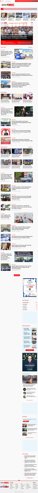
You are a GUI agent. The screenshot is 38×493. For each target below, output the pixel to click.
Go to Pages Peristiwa (29, 400)
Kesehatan (25, 307)
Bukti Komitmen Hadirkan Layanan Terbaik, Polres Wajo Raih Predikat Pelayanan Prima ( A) (28, 166)
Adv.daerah (25, 304)
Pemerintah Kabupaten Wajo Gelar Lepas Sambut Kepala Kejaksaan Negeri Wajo (16, 155)
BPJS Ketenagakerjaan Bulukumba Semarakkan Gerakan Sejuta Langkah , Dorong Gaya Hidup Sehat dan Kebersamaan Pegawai (21, 84)
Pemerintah (28, 486)
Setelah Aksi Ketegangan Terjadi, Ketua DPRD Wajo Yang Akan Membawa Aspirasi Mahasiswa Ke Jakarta (29, 385)
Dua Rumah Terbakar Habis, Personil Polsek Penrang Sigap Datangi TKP (31, 389)
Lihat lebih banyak (29, 350)
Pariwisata (25, 309)
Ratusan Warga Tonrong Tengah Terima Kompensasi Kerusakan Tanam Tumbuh (27, 329)
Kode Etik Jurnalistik (35, 487)
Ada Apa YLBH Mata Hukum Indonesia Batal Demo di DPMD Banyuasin (31, 393)
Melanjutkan (17, 275)
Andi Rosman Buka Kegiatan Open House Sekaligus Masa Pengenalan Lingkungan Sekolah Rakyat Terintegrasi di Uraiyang (15, 36)
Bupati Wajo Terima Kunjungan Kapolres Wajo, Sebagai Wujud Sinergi (4, 19)
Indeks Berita (30, 47)
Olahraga (17, 486)
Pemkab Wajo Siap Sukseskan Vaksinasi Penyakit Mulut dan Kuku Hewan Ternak (32, 429)
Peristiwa (25, 306)
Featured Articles (26, 373)
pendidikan (22, 488)
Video (16, 488)
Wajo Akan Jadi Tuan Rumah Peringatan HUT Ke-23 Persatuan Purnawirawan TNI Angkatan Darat (21, 197)
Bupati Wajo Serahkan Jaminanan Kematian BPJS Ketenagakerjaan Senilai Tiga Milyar (21, 122)
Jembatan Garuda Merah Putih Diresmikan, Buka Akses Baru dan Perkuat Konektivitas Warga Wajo (6, 166)
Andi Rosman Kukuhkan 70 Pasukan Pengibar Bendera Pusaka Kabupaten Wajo (22, 140)
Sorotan (11, 488)
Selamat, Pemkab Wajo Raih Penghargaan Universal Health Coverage (32, 425)
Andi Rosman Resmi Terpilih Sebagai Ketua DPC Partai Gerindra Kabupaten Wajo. (26, 19)
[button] (15, 39)
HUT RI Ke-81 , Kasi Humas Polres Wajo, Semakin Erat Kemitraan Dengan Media (21, 131)
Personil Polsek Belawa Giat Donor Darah (32, 433)
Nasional (11, 486)
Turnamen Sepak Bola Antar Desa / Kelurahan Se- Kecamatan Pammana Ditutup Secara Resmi (19, 19)
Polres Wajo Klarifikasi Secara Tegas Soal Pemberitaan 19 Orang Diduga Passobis (24, 43)
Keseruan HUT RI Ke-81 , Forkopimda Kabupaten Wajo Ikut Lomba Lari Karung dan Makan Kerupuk (21, 207)
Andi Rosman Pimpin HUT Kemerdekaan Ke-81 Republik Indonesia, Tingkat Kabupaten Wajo (27, 101)
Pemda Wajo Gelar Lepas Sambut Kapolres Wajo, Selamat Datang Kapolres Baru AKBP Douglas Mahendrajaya (34, 19)
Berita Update (3, 33)
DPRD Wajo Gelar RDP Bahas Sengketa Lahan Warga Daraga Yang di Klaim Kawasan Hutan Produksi (11, 19)
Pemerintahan (25, 302)
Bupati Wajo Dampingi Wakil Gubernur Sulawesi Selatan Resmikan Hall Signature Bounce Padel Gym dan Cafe (16, 166)
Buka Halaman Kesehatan (29, 437)
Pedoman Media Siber (35, 488)
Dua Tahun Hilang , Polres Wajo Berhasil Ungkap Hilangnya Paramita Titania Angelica (21, 188)
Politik (22, 487)
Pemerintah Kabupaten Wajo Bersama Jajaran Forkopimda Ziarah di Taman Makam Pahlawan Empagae (5, 155)
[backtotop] (19, 481)
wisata (27, 488)
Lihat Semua (30, 92)
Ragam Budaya (28, 487)
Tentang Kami (35, 486)
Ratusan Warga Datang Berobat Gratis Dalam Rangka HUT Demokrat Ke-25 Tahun (22, 75)
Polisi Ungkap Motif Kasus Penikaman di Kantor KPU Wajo (27, 346)
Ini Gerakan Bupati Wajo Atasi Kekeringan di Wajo (27, 155)
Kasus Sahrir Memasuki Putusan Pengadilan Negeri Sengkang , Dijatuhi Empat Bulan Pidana (26, 1)
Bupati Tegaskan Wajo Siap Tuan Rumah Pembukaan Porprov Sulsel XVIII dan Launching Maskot (21, 267)
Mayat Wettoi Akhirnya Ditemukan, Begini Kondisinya (31, 396)
